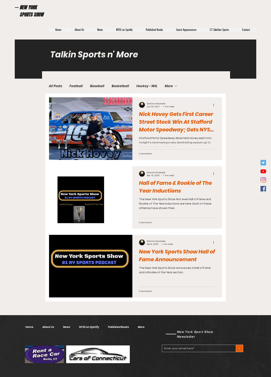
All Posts (55, 86)
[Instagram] (263, 180)
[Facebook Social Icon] (263, 188)
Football (76, 86)
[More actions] (215, 105)
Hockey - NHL (146, 86)
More (169, 86)
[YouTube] (263, 171)
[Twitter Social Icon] (263, 162)
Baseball (97, 86)
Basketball (120, 86)
